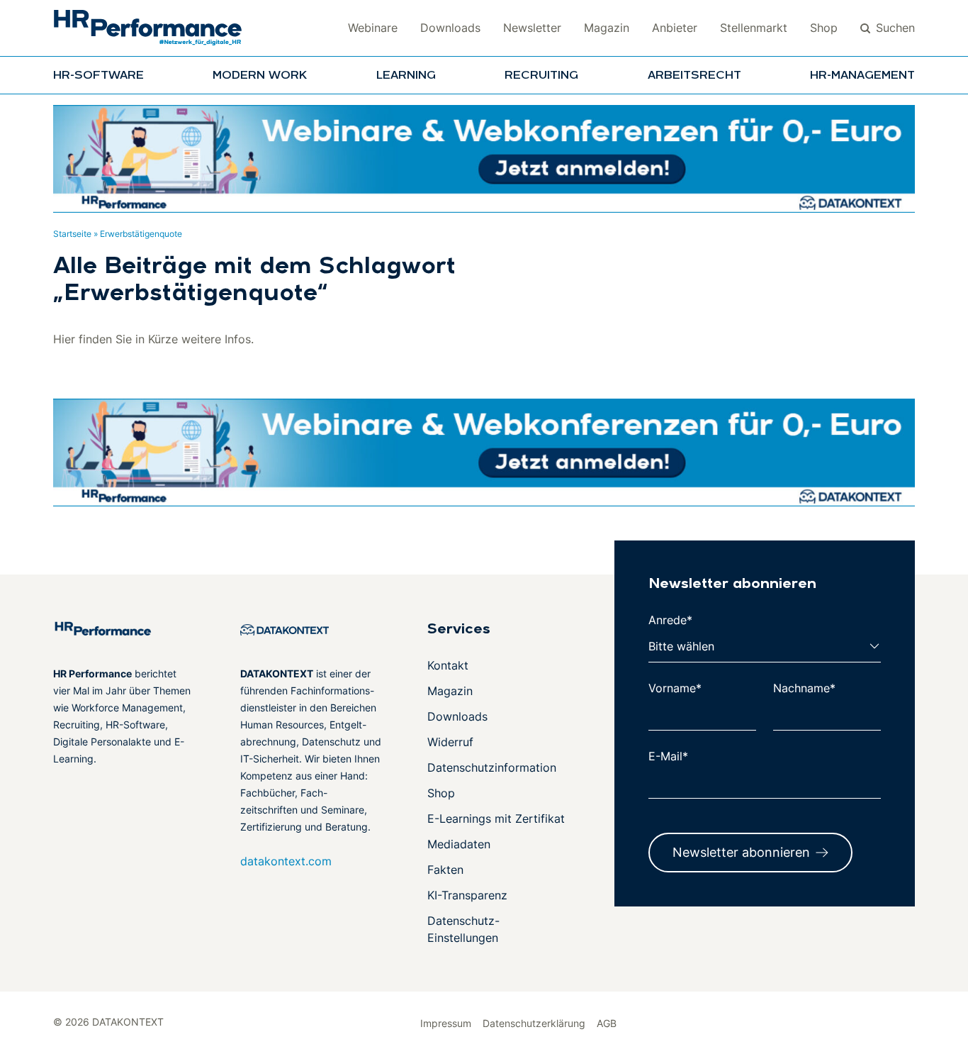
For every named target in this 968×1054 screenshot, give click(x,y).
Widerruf (450, 742)
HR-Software (98, 76)
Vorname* (675, 688)
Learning (406, 76)
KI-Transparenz (467, 895)
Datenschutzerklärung (534, 1023)
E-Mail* (668, 756)
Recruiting (541, 76)
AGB (607, 1023)
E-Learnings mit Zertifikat (496, 818)
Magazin (606, 28)
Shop (824, 28)
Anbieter (674, 28)
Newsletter (532, 28)
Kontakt (447, 665)
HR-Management (862, 76)
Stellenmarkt (753, 28)
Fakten (445, 869)
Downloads (450, 28)
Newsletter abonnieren (741, 852)
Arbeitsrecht (694, 76)
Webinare (373, 28)
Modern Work (260, 76)
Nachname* (804, 688)
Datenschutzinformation (491, 767)
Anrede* (670, 620)
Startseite (72, 233)
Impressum (445, 1023)
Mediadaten (458, 844)
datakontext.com (286, 861)
